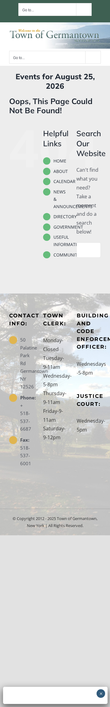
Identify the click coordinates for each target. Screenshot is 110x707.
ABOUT (60, 171)
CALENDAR (64, 181)
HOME (59, 161)
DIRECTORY (65, 216)
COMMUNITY (66, 255)
